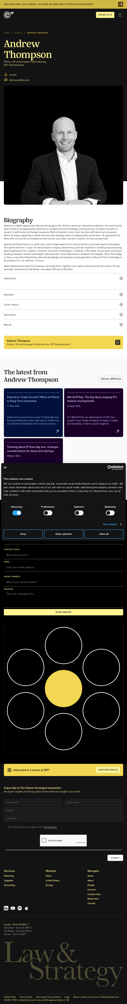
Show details (110, 524)
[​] (117, 342)
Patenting (9, 875)
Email (7, 562)
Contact (91, 903)
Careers (92, 889)
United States (52, 880)
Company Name (12, 549)
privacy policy (50, 827)
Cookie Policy (10, 997)
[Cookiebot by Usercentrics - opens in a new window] (109, 467)
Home (90, 875)
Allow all (104, 534)
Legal (67, 997)
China (49, 875)
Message (8, 589)
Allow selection (63, 534)
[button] (120, 15)
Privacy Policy (26, 997)
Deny (23, 534)
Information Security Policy (48, 997)
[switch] (48, 512)
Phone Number (12, 577)
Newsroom (93, 898)
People (91, 885)
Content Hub (94, 894)
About (90, 880)
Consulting (9, 885)
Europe (49, 885)
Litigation (9, 880)
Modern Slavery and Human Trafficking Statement (96, 997)
